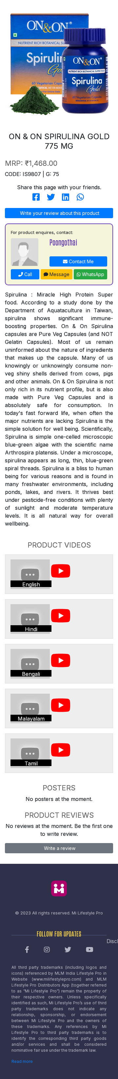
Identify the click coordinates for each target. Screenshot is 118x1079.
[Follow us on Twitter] (68, 950)
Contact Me (81, 261)
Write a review (59, 848)
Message (58, 274)
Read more (22, 1061)
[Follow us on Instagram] (46, 950)
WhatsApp (92, 274)
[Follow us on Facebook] (27, 950)
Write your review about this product (59, 213)
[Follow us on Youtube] (89, 950)
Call (27, 274)
